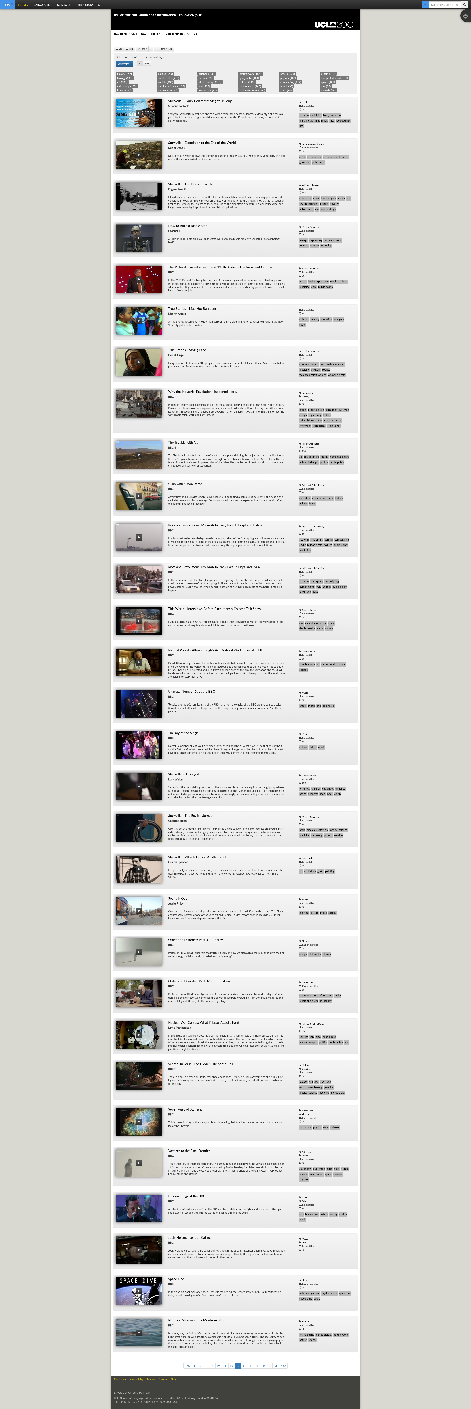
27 (218, 1365)
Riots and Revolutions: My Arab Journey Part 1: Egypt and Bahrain (216, 525)
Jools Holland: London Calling (189, 1237)
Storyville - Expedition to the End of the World (202, 143)
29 (231, 1365)
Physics (305, 941)
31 (244, 1365)
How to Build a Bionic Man (187, 226)
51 (276, 1365)
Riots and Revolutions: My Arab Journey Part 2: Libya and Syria (214, 567)
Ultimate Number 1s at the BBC (191, 691)
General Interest (309, 610)
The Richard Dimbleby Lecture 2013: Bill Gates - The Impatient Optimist (221, 267)
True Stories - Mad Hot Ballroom (192, 308)
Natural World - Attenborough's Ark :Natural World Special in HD (215, 650)
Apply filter (124, 64)
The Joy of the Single (183, 733)
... (200, 1365)
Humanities (307, 982)
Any (147, 63)
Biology (305, 1065)
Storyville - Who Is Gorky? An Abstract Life (199, 857)
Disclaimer (120, 1379)
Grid (130, 48)
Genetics (306, 1069)
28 (225, 1365)
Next (283, 1365)
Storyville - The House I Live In (190, 184)
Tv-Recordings (173, 33)
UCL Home (120, 33)
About (174, 1379)
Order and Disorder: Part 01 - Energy (195, 940)
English (155, 33)
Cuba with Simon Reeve (185, 484)
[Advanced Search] (425, 4)
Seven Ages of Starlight (185, 1109)
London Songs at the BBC (186, 1196)
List (120, 48)
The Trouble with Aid (183, 442)
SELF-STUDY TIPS (89, 4)
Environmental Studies (313, 144)
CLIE (134, 33)
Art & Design (308, 858)
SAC (144, 33)
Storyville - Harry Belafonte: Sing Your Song (200, 101)
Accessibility (136, 1379)
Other (305, 1156)
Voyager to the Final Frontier (189, 1151)
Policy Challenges (310, 185)
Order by (142, 48)
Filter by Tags (165, 48)
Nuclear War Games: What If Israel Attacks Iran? (203, 1022)
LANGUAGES (42, 4)
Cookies (162, 1379)
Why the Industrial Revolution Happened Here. (202, 392)
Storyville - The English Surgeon (191, 816)
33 (257, 1365)
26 (212, 1365)
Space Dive (176, 1279)
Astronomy (307, 1111)
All (188, 33)
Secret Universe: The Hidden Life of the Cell (200, 1064)
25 (206, 1365)
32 (251, 1365)
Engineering (307, 393)
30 (195, 33)
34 (264, 1365)
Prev (187, 1365)
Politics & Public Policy (313, 485)
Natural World (309, 651)
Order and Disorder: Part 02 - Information (199, 981)
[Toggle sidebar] (466, 16)
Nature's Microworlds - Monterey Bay (196, 1320)
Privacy (150, 1379)
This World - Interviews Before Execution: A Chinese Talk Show (214, 609)
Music (305, 102)
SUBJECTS (63, 4)
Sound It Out (177, 898)
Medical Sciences (310, 227)
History (305, 397)
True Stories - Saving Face (187, 350)
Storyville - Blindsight (183, 774)
